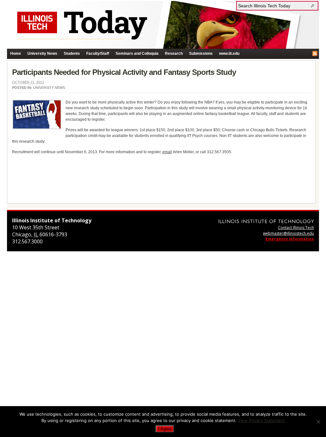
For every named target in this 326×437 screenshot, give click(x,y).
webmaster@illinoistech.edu (288, 233)
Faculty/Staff (97, 53)
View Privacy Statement (261, 420)
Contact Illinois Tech (296, 227)
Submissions (201, 53)
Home (15, 53)
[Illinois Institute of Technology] (266, 221)
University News (42, 53)
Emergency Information (290, 239)
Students (72, 53)
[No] (318, 422)
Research (174, 53)
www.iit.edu (229, 53)
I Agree (164, 428)
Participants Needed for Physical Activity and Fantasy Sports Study (124, 72)
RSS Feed (314, 53)
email (167, 152)
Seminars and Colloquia (137, 53)
